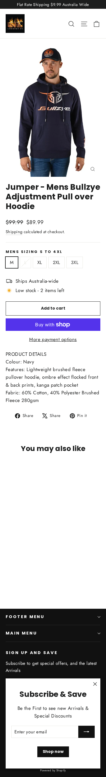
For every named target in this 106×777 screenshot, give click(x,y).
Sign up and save (32, 652)
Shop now (53, 751)
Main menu (21, 633)
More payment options (53, 339)
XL (39, 262)
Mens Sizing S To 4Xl (34, 252)
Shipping (14, 232)
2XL (56, 262)
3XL (74, 262)
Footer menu (25, 617)
